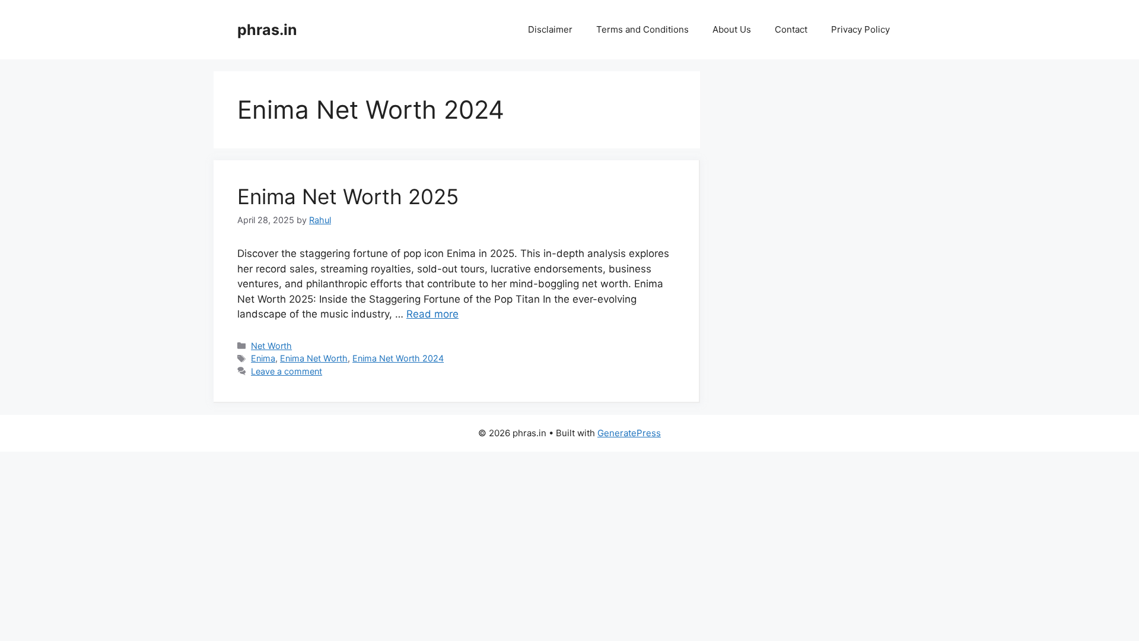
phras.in (267, 30)
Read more (432, 314)
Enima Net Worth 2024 (398, 358)
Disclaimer (550, 29)
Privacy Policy (860, 29)
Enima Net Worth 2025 (348, 196)
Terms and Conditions (642, 29)
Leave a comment (286, 371)
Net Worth (271, 346)
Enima (263, 358)
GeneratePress (629, 433)
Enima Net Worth (314, 358)
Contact (791, 29)
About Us (731, 29)
